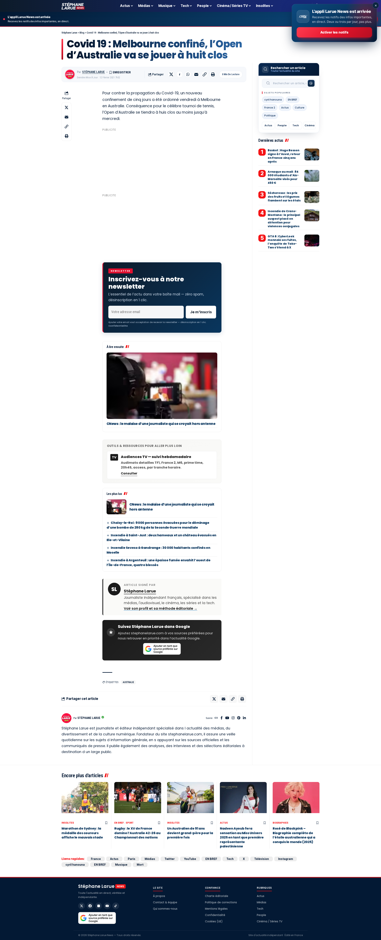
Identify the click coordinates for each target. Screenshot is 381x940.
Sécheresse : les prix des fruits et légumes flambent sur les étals (284, 196)
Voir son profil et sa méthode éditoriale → (160, 608)
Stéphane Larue (93, 72)
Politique (270, 115)
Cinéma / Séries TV (269, 921)
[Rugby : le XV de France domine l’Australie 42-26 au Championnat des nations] (137, 800)
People (282, 125)
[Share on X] (171, 74)
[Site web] (216, 718)
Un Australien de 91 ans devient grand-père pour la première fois (190, 833)
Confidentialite (118, 325)
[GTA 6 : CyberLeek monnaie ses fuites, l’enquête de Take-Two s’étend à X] (311, 240)
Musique (121, 864)
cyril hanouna (273, 99)
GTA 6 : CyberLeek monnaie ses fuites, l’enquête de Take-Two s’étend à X (282, 242)
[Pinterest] (239, 718)
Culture (299, 107)
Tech (295, 125)
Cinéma (310, 125)
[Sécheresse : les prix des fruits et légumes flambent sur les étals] (311, 197)
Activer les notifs (334, 32)
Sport (130, 822)
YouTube (190, 858)
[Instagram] (233, 718)
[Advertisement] (161, 161)
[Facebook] (221, 718)
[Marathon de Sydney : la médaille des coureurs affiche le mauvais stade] (85, 800)
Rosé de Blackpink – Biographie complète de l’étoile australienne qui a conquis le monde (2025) (294, 835)
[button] (204, 74)
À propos (159, 896)
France (96, 858)
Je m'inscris (201, 312)
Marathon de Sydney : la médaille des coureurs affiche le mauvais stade (82, 833)
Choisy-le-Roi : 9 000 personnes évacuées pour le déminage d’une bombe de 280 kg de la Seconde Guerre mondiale (158, 525)
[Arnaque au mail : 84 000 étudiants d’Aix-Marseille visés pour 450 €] (311, 176)
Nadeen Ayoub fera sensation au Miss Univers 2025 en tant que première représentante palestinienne (242, 837)
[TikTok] (115, 906)
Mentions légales (216, 909)
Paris (131, 858)
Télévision (261, 858)
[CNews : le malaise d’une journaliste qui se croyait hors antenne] (162, 386)
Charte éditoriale (216, 896)
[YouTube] (227, 718)
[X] (81, 906)
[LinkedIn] (244, 718)
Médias (150, 858)
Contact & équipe (165, 902)
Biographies (280, 822)
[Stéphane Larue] (73, 6)
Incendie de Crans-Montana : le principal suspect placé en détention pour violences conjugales (284, 218)
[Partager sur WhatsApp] (188, 74)
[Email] (196, 74)
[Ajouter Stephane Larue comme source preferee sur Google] (162, 649)
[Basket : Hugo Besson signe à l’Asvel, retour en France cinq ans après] (311, 154)
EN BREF (292, 99)
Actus (285, 107)
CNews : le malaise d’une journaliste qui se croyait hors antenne (161, 423)
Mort (140, 864)
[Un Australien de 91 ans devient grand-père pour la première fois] (190, 800)
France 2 (269, 107)
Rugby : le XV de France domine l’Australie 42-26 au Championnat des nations (137, 833)
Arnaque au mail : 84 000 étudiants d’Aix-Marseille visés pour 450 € (283, 177)
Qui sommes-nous (165, 909)
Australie (128, 682)
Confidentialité (215, 915)
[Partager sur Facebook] (179, 74)
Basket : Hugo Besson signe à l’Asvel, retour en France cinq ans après (284, 156)
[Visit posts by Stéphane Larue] (69, 74)
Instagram (285, 858)
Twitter (170, 858)
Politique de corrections (221, 902)
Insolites (68, 822)
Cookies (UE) (213, 921)
